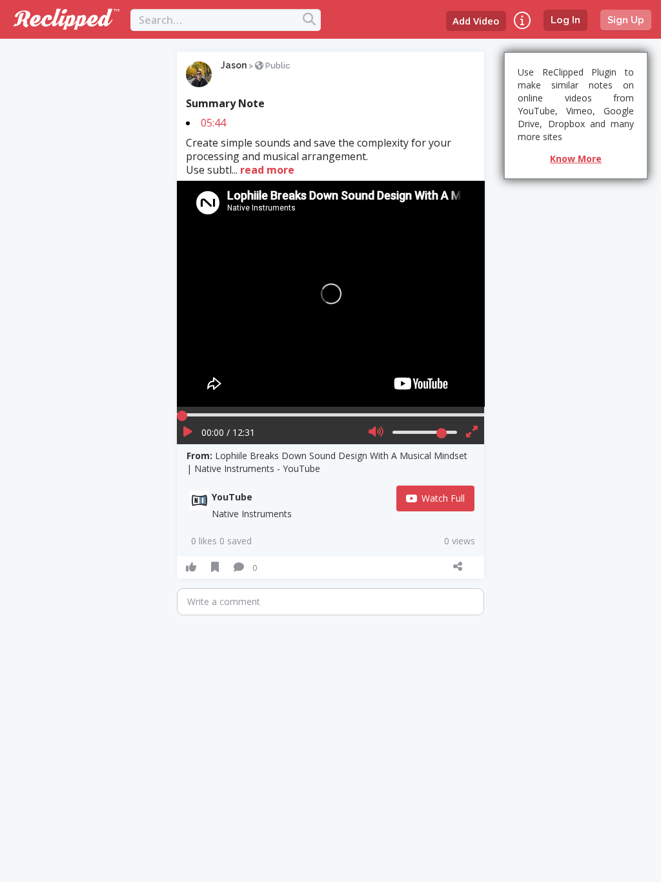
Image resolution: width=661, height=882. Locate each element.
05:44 (213, 123)
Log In (565, 20)
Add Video (476, 20)
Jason (234, 65)
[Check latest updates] (522, 20)
